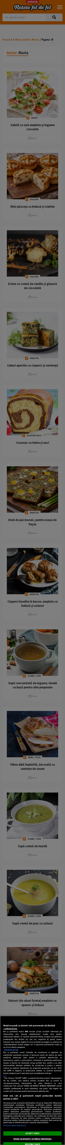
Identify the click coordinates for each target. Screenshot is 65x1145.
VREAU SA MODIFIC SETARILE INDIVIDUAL (32, 1139)
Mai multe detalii (11, 1050)
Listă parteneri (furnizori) (14, 1125)
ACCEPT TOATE (32, 1133)
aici (4, 1076)
